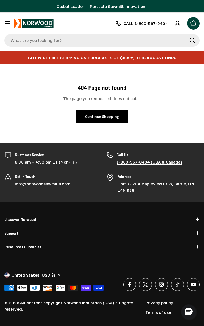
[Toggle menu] (7, 23)
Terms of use (158, 312)
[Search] (192, 40)
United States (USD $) (33, 275)
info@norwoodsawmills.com (42, 183)
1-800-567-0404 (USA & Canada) (149, 162)
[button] (188, 311)
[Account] (177, 23)
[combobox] (102, 40)
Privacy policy (159, 302)
